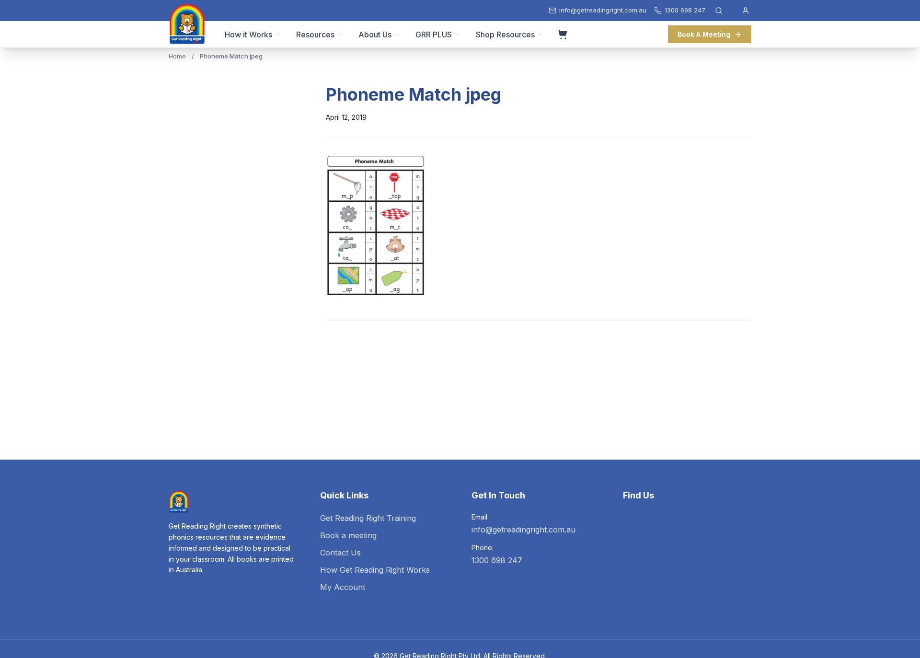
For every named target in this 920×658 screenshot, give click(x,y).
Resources (315, 34)
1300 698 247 (497, 560)
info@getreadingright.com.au (523, 529)
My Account (342, 587)
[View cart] (562, 34)
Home (177, 56)
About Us (374, 34)
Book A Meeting (704, 34)
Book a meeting (348, 535)
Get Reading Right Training (368, 518)
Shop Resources (505, 34)
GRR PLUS (433, 34)
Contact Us (340, 552)
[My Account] (745, 10)
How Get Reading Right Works (375, 570)
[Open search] (718, 10)
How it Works (248, 34)
